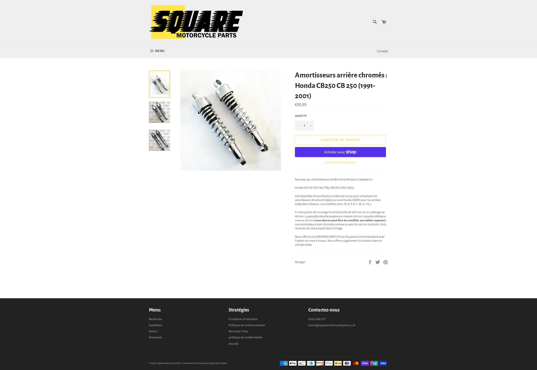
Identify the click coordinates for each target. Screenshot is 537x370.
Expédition (155, 325)
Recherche (155, 319)
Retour (153, 331)
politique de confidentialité (245, 337)
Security (234, 344)
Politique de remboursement (247, 325)
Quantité (301, 116)
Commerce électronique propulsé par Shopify (204, 363)
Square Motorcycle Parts (169, 363)
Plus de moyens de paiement (340, 162)
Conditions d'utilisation (243, 319)
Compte (382, 51)
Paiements (155, 337)
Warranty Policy (238, 331)
